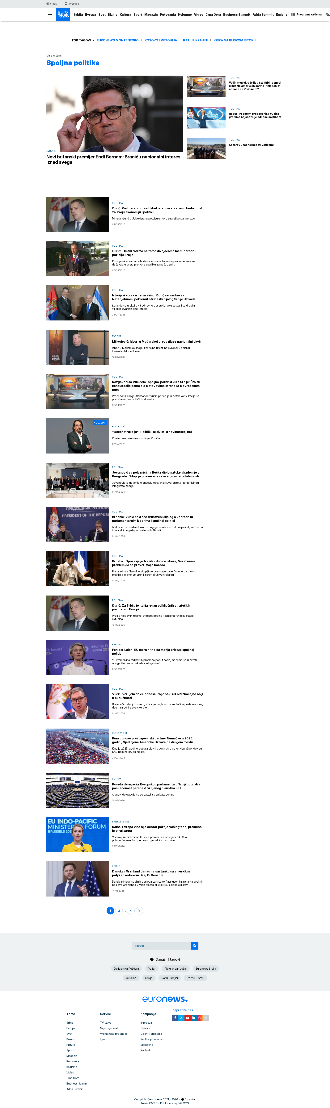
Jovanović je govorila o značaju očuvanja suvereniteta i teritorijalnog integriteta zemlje (155, 484)
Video (198, 14)
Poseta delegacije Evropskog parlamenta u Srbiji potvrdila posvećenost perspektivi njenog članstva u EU (156, 786)
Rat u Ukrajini (195, 40)
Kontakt (145, 1050)
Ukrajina (131, 978)
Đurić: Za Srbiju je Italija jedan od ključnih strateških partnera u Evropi (151, 607)
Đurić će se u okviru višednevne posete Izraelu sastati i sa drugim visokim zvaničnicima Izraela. (153, 307)
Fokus (116, 866)
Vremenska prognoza (114, 1033)
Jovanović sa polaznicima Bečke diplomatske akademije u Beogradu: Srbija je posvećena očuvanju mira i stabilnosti (156, 474)
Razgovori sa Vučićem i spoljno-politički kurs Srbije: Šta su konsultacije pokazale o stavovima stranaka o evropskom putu (156, 385)
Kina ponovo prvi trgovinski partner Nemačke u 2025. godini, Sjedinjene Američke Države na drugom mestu (152, 740)
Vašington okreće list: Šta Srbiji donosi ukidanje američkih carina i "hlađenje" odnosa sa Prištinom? (255, 86)
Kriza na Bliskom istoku (235, 40)
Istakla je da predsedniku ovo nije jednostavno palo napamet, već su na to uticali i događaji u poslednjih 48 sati (157, 528)
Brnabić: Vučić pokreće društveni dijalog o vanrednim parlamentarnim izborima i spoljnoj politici (152, 519)
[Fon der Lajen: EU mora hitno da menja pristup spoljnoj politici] (77, 657)
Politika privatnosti (152, 1039)
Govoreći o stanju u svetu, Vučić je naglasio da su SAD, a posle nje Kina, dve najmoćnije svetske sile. (157, 706)
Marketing (147, 1044)
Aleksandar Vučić (176, 968)
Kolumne (185, 14)
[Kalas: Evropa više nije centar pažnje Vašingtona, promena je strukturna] (77, 834)
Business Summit (236, 14)
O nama (145, 1028)
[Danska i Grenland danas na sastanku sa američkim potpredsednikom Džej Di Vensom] (77, 879)
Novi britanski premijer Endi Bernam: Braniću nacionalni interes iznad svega (113, 159)
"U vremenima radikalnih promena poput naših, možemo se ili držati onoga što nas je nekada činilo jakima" (154, 661)
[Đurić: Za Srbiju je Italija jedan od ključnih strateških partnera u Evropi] (77, 613)
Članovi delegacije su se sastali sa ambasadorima (143, 794)
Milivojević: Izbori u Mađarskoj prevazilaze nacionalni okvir (156, 341)
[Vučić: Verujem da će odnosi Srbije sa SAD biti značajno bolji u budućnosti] (77, 701)
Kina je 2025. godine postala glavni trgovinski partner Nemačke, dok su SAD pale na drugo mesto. (157, 750)
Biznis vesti (119, 733)
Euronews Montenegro (118, 40)
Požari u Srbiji (195, 978)
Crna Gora (213, 14)
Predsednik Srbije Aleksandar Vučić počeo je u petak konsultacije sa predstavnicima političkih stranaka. (155, 397)
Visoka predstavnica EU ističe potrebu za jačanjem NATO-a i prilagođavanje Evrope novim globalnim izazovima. (150, 838)
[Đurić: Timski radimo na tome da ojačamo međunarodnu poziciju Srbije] (77, 258)
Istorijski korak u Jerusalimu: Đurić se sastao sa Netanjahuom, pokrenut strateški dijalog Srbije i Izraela (154, 297)
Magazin (151, 14)
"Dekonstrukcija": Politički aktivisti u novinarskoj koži (152, 432)
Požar (151, 968)
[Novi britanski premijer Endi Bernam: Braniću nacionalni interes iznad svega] (114, 114)
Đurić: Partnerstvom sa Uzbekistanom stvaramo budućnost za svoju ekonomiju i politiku (157, 210)
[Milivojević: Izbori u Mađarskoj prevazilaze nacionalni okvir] (77, 347)
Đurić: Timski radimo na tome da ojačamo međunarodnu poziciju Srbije (154, 253)
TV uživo (106, 1022)
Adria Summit (263, 14)
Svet (102, 14)
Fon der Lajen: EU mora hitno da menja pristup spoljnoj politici (153, 651)
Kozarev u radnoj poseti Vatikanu (251, 144)
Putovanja (168, 14)
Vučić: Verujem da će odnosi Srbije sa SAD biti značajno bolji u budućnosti (157, 696)
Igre (102, 1039)
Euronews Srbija (206, 968)
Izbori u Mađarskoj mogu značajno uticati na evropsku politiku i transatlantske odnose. (151, 349)
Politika (234, 77)
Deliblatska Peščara (126, 968)
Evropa (90, 14)
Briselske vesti (122, 821)
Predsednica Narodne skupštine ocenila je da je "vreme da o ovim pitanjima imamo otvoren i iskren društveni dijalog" (154, 573)
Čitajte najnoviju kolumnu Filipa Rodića (136, 438)
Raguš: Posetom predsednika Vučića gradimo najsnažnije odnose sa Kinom (255, 115)
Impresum (147, 1022)
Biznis (112, 14)
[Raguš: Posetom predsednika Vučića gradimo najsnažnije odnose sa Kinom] (206, 117)
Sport (137, 14)
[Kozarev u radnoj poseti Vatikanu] (206, 149)
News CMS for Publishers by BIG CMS (165, 1103)
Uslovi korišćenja (151, 1033)
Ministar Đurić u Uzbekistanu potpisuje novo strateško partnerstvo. (154, 218)
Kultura (125, 14)
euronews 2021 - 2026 (164, 1099)
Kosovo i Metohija (161, 40)
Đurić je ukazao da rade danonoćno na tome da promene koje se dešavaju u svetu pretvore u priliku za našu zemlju (153, 263)
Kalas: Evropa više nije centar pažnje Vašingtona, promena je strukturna (157, 829)
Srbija (78, 14)
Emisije (281, 14)
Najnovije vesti (109, 1028)
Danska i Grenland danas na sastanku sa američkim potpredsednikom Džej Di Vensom (151, 873)
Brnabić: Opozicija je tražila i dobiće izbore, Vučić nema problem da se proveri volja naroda (154, 563)
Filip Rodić (118, 426)
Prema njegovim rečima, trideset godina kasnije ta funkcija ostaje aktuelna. (153, 617)
